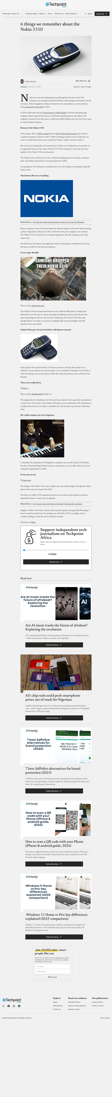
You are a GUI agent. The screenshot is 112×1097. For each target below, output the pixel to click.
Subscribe (100, 14)
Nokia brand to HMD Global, (55, 113)
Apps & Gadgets (86, 87)
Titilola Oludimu (30, 81)
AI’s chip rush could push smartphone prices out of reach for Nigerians (58, 222)
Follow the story (52, 645)
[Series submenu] (52, 13)
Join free (54, 977)
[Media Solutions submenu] (77, 13)
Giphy (33, 522)
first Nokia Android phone (66, 134)
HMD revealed (43, 134)
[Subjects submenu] (45, 13)
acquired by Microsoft (34, 107)
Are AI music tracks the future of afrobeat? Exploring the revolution (57, 504)
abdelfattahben (37, 394)
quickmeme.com (37, 306)
